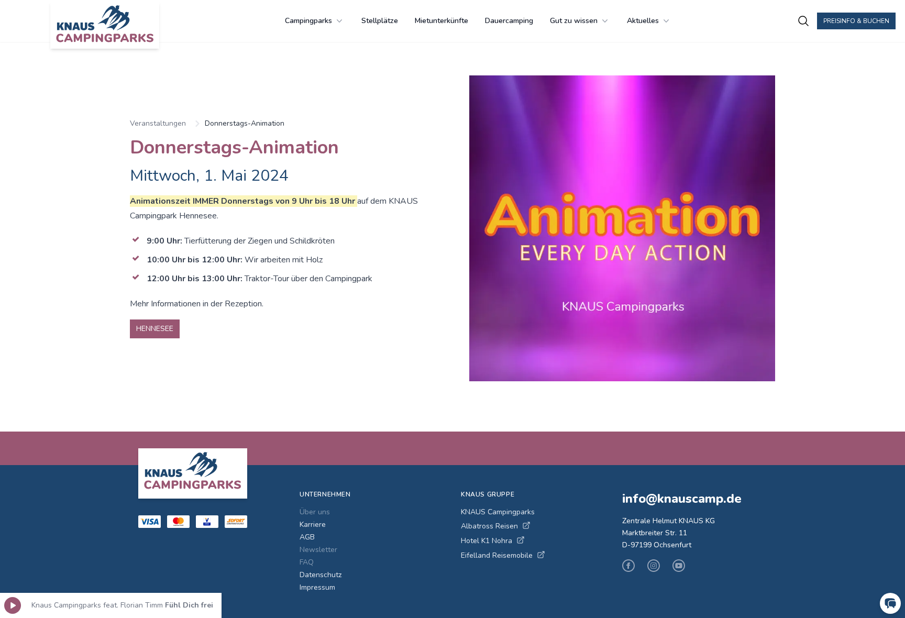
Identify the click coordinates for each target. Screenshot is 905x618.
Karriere (313, 524)
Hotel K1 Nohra (486, 541)
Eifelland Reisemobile (497, 555)
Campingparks (308, 21)
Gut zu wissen (574, 21)
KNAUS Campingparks (498, 512)
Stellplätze (379, 21)
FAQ (307, 562)
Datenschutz (320, 575)
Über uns (315, 512)
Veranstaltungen (158, 123)
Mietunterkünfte (441, 21)
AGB (307, 537)
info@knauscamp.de (682, 498)
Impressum (317, 587)
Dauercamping (509, 21)
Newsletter (318, 550)
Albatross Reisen (489, 526)
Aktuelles (643, 21)
